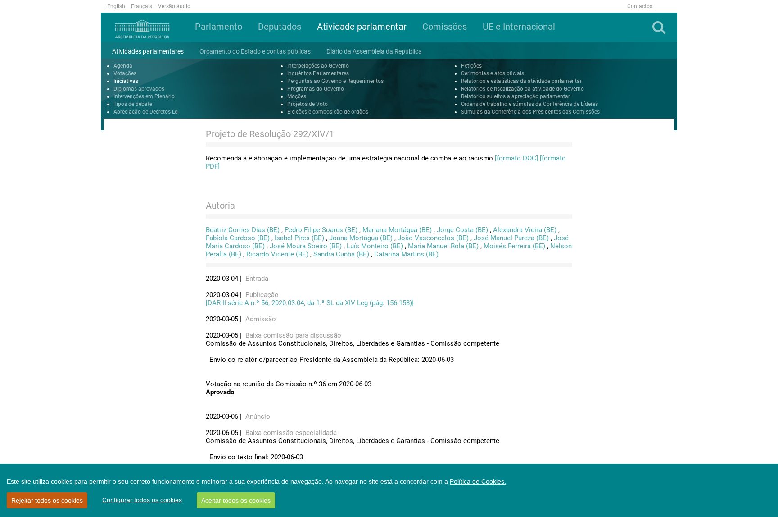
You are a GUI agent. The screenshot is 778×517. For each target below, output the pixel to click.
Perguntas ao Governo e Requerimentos (335, 81)
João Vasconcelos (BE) (433, 238)
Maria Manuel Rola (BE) (443, 246)
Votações (124, 73)
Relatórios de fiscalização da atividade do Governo (522, 89)
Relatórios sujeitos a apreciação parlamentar (515, 96)
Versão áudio (174, 6)
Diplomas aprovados (138, 89)
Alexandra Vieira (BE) (524, 230)
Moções (296, 96)
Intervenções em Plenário (144, 96)
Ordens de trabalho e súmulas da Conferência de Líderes (529, 104)
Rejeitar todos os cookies (47, 500)
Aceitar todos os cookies (236, 500)
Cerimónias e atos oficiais (492, 73)
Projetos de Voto (307, 104)
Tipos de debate (132, 104)
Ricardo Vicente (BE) (277, 254)
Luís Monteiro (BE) (375, 246)
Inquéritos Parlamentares (318, 73)
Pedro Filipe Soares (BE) (321, 230)
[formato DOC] (516, 158)
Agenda (122, 66)
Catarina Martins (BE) (406, 254)
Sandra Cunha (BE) (341, 254)
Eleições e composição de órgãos (327, 112)
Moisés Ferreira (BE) (514, 246)
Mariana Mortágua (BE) (397, 230)
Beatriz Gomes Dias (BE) (243, 230)
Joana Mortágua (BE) (361, 238)
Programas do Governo (315, 89)
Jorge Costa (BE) (462, 230)
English (116, 6)
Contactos (639, 6)
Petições (471, 66)
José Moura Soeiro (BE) (306, 246)
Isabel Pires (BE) (299, 238)
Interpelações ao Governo (318, 66)
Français (141, 6)
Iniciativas (125, 81)
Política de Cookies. (478, 481)
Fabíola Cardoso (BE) (238, 238)
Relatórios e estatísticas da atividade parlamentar (521, 81)
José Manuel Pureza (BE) (511, 238)
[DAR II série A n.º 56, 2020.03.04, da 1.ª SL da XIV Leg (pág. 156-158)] (310, 303)
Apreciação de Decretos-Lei (146, 112)
